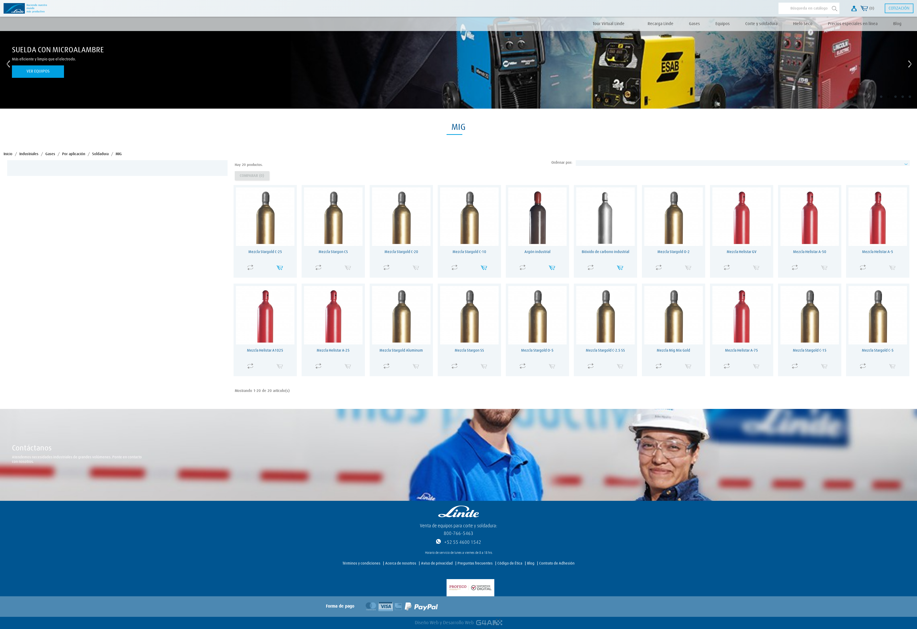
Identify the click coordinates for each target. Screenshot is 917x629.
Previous (7, 62)
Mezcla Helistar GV (742, 252)
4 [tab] (906, 100)
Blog (897, 24)
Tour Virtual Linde (608, 24)
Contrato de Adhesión (557, 563)
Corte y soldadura (761, 24)
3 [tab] (899, 100)
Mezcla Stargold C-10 (469, 252)
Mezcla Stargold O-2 (673, 252)
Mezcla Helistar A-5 (877, 252)
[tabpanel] (458, 63)
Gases (694, 24)
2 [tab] (891, 100)
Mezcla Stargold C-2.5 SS (605, 350)
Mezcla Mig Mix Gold (673, 350)
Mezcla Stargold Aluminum (401, 350)
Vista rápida (266, 264)
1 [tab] (884, 100)
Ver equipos (38, 71)
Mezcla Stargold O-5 (537, 350)
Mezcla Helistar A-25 (333, 350)
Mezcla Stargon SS (469, 350)
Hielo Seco (802, 24)
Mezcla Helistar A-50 (809, 252)
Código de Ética (509, 563)
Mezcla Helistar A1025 (265, 350)
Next (908, 62)
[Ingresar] (854, 8)
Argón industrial (537, 252)
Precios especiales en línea (853, 24)
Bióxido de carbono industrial (605, 252)
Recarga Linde (660, 24)
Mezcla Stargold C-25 (265, 252)
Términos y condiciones (361, 563)
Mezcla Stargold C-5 (878, 350)
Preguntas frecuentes (475, 563)
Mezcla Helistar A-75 (741, 350)
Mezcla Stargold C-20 (401, 252)
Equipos (722, 24)
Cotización (899, 8)
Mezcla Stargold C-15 (809, 350)
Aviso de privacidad (437, 563)
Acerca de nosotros (400, 563)
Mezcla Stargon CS (333, 252)
